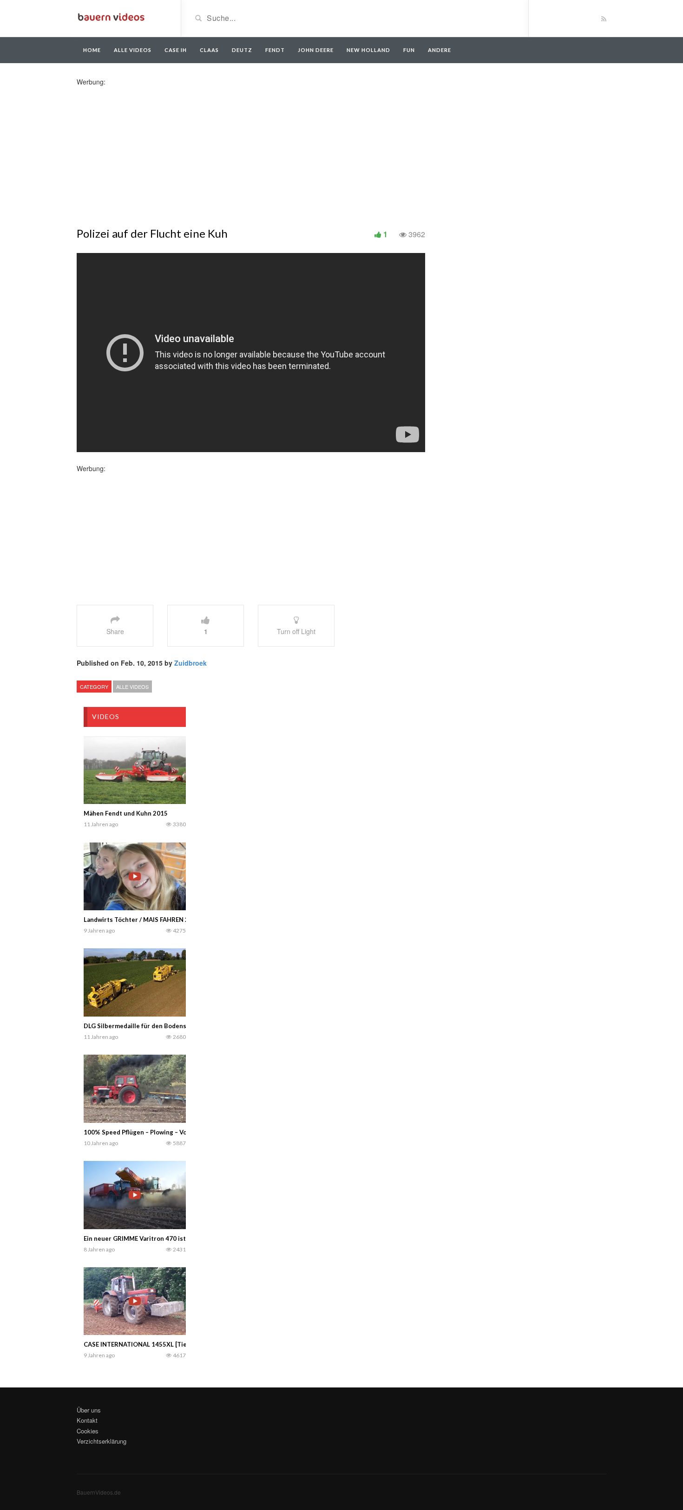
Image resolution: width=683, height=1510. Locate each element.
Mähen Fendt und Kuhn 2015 (126, 813)
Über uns (89, 1410)
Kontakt (87, 1420)
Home (92, 50)
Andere (439, 50)
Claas (209, 50)
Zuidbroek (190, 663)
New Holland (368, 50)
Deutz (242, 50)
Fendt (275, 50)
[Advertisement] (150, 151)
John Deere (316, 50)
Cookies (88, 1430)
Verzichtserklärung (101, 1441)
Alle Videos (132, 50)
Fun (409, 50)
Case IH (175, 50)
